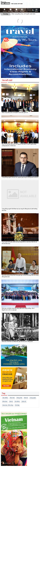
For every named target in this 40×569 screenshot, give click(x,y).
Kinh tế (26, 397)
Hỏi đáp (17, 405)
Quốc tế (24, 401)
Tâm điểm (5, 397)
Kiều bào (5, 401)
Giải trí (11, 401)
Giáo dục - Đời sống (8, 405)
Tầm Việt (12, 397)
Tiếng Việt (19, 397)
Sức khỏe (17, 401)
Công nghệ (33, 397)
